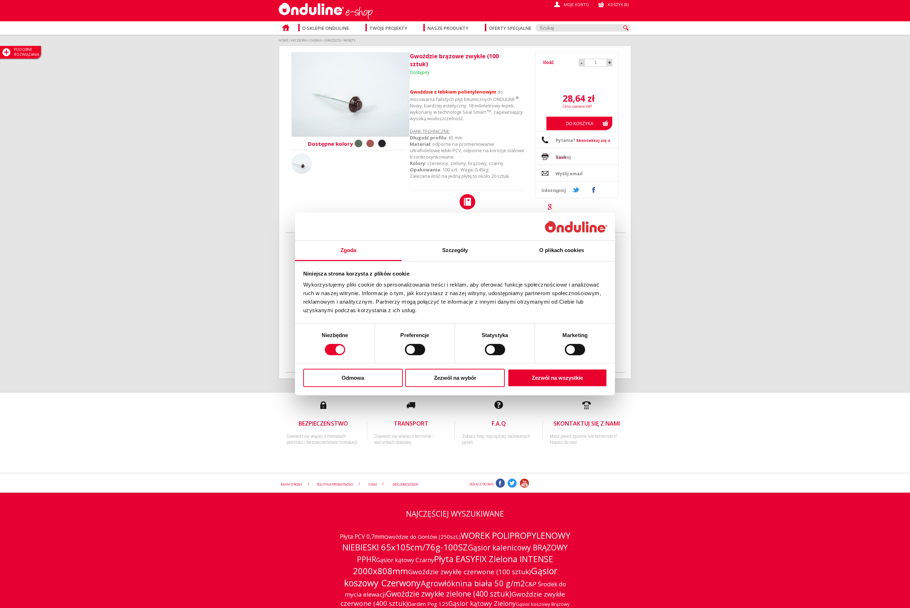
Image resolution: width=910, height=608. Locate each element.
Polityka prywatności (335, 484)
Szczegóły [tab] (455, 250)
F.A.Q (499, 423)
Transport (411, 423)
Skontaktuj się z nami (586, 423)
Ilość (548, 62)
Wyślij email (569, 174)
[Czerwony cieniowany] (370, 143)
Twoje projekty (388, 28)
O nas (372, 484)
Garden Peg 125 (428, 603)
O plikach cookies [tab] (561, 250)
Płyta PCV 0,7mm (362, 536)
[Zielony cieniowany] (358, 143)
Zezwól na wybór (455, 378)
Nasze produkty (448, 28)
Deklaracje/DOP (405, 484)
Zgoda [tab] (349, 250)
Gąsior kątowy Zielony (482, 603)
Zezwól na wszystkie (557, 378)
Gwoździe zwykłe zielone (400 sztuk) (449, 594)
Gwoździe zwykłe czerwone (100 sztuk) (469, 571)
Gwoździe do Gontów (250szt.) (422, 536)
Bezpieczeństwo (323, 423)
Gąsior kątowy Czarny (405, 560)
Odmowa (353, 378)
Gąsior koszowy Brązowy (543, 604)
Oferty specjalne (510, 28)
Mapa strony (292, 484)
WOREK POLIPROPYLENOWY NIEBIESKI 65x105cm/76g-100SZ (456, 541)
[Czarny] (382, 143)
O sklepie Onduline (325, 28)
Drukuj (563, 157)
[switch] (415, 349)
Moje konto (576, 4)
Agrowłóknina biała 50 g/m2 (473, 583)
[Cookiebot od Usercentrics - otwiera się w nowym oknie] (576, 227)
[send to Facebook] (593, 190)
